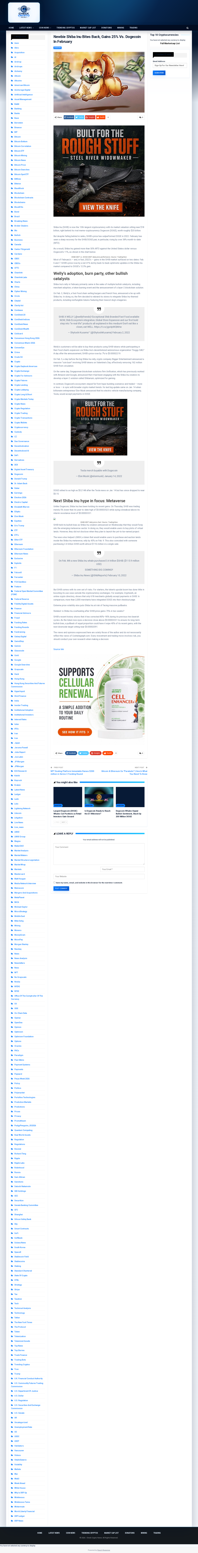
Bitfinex (17, 179)
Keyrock (18, 780)
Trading (134, 28)
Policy (17, 1083)
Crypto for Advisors (23, 376)
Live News (18, 822)
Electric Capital (21, 502)
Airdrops (18, 66)
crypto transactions (23, 418)
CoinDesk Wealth (21, 329)
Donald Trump (20, 479)
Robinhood (19, 1168)
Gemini (17, 646)
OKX (16, 1008)
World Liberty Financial (24, 1511)
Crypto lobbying (21, 390)
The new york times (23, 1322)
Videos (17, 1455)
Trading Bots (20, 1360)
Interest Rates (20, 719)
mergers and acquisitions (26, 893)
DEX (16, 465)
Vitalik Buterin (20, 1460)
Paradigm (18, 1055)
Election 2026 (20, 497)
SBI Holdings (20, 1191)
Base (16, 118)
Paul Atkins (19, 1060)
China (16, 287)
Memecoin (19, 888)
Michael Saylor (21, 907)
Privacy (17, 1116)
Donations (106, 28)
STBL (16, 1280)
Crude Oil (18, 357)
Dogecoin (57, 47)
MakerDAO (19, 846)
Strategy (18, 1285)
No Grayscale (20, 977)
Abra (16, 48)
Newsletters (19, 963)
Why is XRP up (20, 1493)
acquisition (19, 52)
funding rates (20, 622)
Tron (16, 1369)
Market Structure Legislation (26, 860)
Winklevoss (19, 1497)
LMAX (16, 832)
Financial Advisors (22, 613)
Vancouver (19, 1450)
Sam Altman (19, 1177)
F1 (15, 568)
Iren (16, 738)
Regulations (19, 1144)
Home (11, 28)
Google (17, 660)
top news (18, 1346)
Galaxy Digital (20, 636)
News (16, 954)
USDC (16, 1436)
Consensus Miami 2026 (24, 343)
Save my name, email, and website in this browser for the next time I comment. (89, 883)
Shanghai (18, 1214)
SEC (16, 1196)
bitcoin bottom (20, 141)
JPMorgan (19, 766)
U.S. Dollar (19, 1396)
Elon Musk (18, 516)
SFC (16, 1210)
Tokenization (20, 1336)
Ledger (17, 794)
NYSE (16, 991)
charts (17, 282)
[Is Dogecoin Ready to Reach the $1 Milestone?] (99, 797)
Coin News (44, 28)
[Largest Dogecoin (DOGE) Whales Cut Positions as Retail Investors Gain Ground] (67, 797)
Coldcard (18, 334)
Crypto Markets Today (24, 399)
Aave (16, 43)
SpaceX (17, 1252)
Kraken (17, 785)
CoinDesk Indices (22, 319)
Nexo (16, 968)
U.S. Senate (19, 1413)
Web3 (16, 1479)
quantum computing (23, 1130)
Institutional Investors (24, 715)
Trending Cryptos (66, 28)
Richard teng (20, 1154)
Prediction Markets (22, 1102)
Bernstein (18, 123)
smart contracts (21, 1229)
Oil (15, 1004)
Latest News (25, 28)
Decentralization (21, 446)
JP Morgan (19, 762)
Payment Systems (22, 1065)
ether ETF (18, 540)
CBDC (16, 259)
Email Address (159, 61)
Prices (17, 1111)
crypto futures (20, 380)
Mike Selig (19, 921)
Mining (120, 28)
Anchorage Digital (22, 90)
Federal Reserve (21, 599)
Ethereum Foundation (23, 549)
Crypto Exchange (21, 371)
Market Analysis (21, 851)
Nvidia (17, 982)
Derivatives (19, 460)
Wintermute (19, 1507)
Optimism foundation (24, 1036)
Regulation (19, 1139)
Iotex (16, 724)
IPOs (16, 729)
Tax (15, 1294)
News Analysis (20, 958)
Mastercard (19, 874)
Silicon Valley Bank (22, 1219)
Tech (16, 1303)
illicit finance (20, 696)
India (16, 701)
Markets (18, 869)
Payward (18, 1074)
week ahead (19, 1483)
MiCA (16, 902)
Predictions (19, 1107)
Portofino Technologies (24, 1097)
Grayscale (18, 669)
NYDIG (17, 986)
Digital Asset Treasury (24, 469)
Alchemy (18, 71)
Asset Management (22, 99)
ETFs (16, 535)
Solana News (20, 1243)
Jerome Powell (21, 748)
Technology (19, 1313)
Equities (18, 521)
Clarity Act (18, 305)
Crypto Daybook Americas (25, 366)
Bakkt (16, 104)
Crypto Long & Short (23, 394)
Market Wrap (19, 865)
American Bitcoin (22, 85)
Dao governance (21, 441)
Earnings (18, 493)
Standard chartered (23, 1271)
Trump (17, 1374)
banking (18, 109)
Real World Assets (22, 1135)
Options (17, 1041)
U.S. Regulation (21, 1400)
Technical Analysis (22, 1308)
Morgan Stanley (21, 944)
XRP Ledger (19, 1516)
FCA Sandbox (20, 582)
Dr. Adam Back (20, 483)
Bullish (17, 235)
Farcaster (18, 577)
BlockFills (18, 207)
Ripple (17, 1158)
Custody (18, 432)
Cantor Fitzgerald (22, 249)
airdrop (17, 62)
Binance (18, 127)
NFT (16, 972)
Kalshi (17, 776)
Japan (17, 743)
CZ (15, 437)
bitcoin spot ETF (21, 174)
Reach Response (103, 1550)
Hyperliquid (19, 691)
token (17, 1332)
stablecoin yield (21, 1257)
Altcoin (17, 76)
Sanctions (18, 1182)
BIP (15, 132)
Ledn (16, 799)
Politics (17, 1088)
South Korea (19, 1247)
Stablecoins (19, 1261)
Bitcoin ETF (19, 151)
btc (15, 230)
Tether (17, 1318)
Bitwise (17, 184)
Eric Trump (19, 526)
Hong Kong (19, 679)
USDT (16, 1441)
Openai (17, 1018)
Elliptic (17, 512)
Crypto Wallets (20, 423)
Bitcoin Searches (21, 170)
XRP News (18, 1521)
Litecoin (17, 813)
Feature (17, 587)
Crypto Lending (21, 385)
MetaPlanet (19, 897)
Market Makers (20, 855)
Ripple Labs (19, 1163)
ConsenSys (19, 348)
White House (19, 1488)
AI (15, 57)
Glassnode (19, 651)
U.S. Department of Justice (26, 1391)
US (15, 1432)
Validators (19, 1446)
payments (18, 1069)
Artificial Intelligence (23, 95)
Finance (17, 608)
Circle (17, 296)
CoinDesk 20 (19, 315)
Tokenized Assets (22, 1341)
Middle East (19, 916)
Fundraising (19, 632)
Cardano (18, 254)
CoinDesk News (21, 324)
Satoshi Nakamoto (22, 1186)
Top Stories (19, 1350)
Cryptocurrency (21, 427)
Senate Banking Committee (26, 1205)
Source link (58, 649)
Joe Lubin (18, 757)
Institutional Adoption (23, 710)
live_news (19, 827)
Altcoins (18, 81)
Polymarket (19, 1093)
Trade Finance (20, 1355)
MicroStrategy (20, 911)
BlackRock (19, 188)
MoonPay (18, 940)
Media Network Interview (25, 883)
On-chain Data (20, 1013)
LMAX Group (19, 837)
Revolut (17, 1149)
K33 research (20, 771)
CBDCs (17, 263)
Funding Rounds (21, 627)
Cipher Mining (20, 291)
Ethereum (18, 544)
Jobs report (19, 752)
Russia (17, 1172)
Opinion (17, 1027)
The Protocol (20, 1327)
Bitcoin (17, 137)
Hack (16, 674)
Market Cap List (88, 28)
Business (18, 240)
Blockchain (19, 193)
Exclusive (18, 558)
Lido (16, 804)
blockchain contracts (23, 198)
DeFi (16, 455)
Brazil (17, 216)
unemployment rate (23, 1427)
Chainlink (18, 273)
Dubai (16, 488)
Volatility (18, 1464)
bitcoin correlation (22, 146)
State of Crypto (20, 1275)
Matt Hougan (20, 879)
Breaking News (21, 221)
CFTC (16, 268)
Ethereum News (21, 554)
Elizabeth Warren (21, 507)
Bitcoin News (20, 160)
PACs (16, 1050)
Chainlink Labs (20, 277)
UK (15, 1418)
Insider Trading (21, 705)
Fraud (17, 618)
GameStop (19, 641)
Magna (17, 841)
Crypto (17, 362)
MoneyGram (19, 935)
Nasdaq (17, 949)
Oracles (17, 1046)
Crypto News (19, 404)
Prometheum (20, 1121)
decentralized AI (21, 451)
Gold (16, 655)
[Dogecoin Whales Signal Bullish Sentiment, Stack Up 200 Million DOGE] (130, 797)
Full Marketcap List (170, 43)
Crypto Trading (21, 413)
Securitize (18, 1200)
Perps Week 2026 (21, 1079)
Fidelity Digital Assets (23, 604)
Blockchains (19, 202)
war (16, 1474)
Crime (17, 352)
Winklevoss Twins (22, 1502)
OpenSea (18, 1022)
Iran (16, 733)
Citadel (17, 301)
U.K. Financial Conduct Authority (28, 1378)
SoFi (16, 1233)
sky (16, 1224)
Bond (16, 212)
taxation (18, 1299)
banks (17, 113)
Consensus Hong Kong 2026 (26, 338)
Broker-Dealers (21, 226)
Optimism (18, 1032)
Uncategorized (21, 1422)
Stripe (17, 1289)
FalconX (18, 572)
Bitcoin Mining (20, 155)
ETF (16, 530)
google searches (22, 665)
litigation (18, 818)
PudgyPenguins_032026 (25, 1125)
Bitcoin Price (20, 165)
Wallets (17, 1469)
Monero (17, 930)
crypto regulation (22, 408)
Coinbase (18, 310)
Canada (17, 244)
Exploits (17, 563)
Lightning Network (22, 808)
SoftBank (18, 1238)
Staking (17, 1266)
